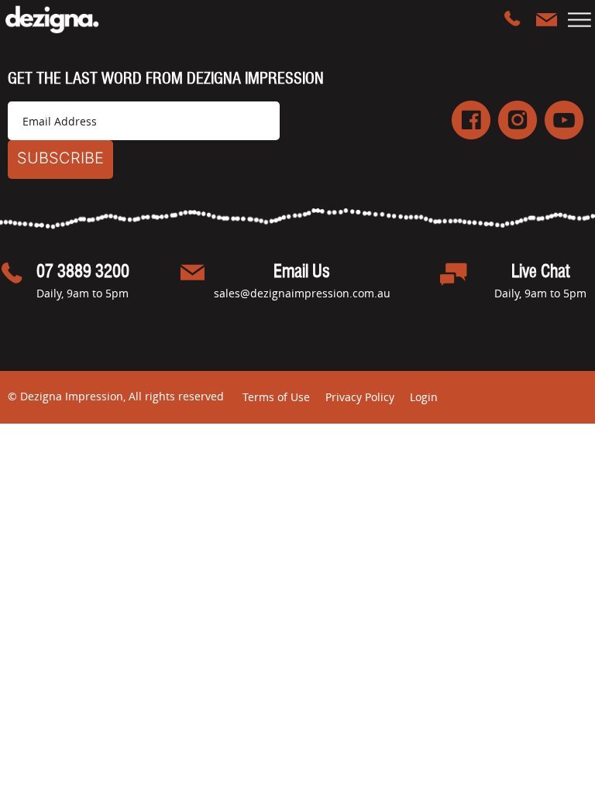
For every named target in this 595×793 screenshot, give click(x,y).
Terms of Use (276, 397)
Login (424, 397)
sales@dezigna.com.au (546, 19)
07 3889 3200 (514, 19)
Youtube (564, 120)
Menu (579, 19)
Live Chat (540, 272)
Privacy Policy (359, 397)
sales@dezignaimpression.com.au (302, 293)
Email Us (301, 272)
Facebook (471, 120)
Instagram (517, 120)
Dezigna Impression (64, 19)
